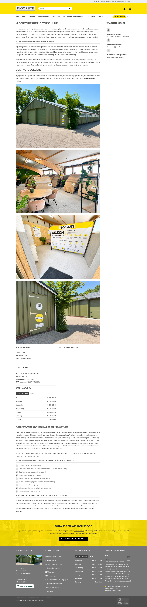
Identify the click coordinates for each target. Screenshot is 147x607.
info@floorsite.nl (21, 579)
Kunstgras (56, 17)
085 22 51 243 (22, 367)
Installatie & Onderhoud (73, 17)
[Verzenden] (70, 8)
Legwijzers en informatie (53, 564)
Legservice (90, 17)
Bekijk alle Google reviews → (114, 590)
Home (18, 17)
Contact (101, 17)
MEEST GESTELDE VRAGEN (115, 1)
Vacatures (51, 572)
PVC (23, 17)
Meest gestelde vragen (53, 556)
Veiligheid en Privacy (52, 587)
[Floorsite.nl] (25, 8)
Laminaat (31, 17)
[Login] (124, 8)
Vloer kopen (49, 591)
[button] (130, 8)
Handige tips (51, 576)
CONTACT (128, 1)
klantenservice (89, 78)
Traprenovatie (43, 17)
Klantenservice (50, 560)
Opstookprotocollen (54, 568)
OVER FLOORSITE (99, 1)
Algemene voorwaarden (53, 584)
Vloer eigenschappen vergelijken (56, 580)
